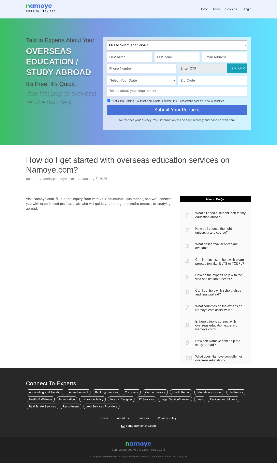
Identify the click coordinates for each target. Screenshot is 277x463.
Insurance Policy (92, 399)
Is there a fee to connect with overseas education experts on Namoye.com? (217, 325)
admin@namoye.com (58, 179)
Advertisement (78, 392)
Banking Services (106, 392)
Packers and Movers (223, 399)
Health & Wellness (40, 399)
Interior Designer (121, 399)
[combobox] (177, 45)
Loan (199, 399)
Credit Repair (181, 392)
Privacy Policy (167, 418)
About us (123, 418)
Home (204, 9)
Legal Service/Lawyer (175, 399)
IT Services (146, 399)
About (216, 9)
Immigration (67, 399)
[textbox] (177, 44)
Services (231, 9)
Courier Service (155, 392)
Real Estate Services (42, 406)
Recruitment (71, 406)
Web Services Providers (101, 406)
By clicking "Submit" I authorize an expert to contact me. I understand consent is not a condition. (168, 100)
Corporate (131, 392)
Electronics (236, 392)
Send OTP (237, 68)
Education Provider (209, 392)
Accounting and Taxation (45, 392)
